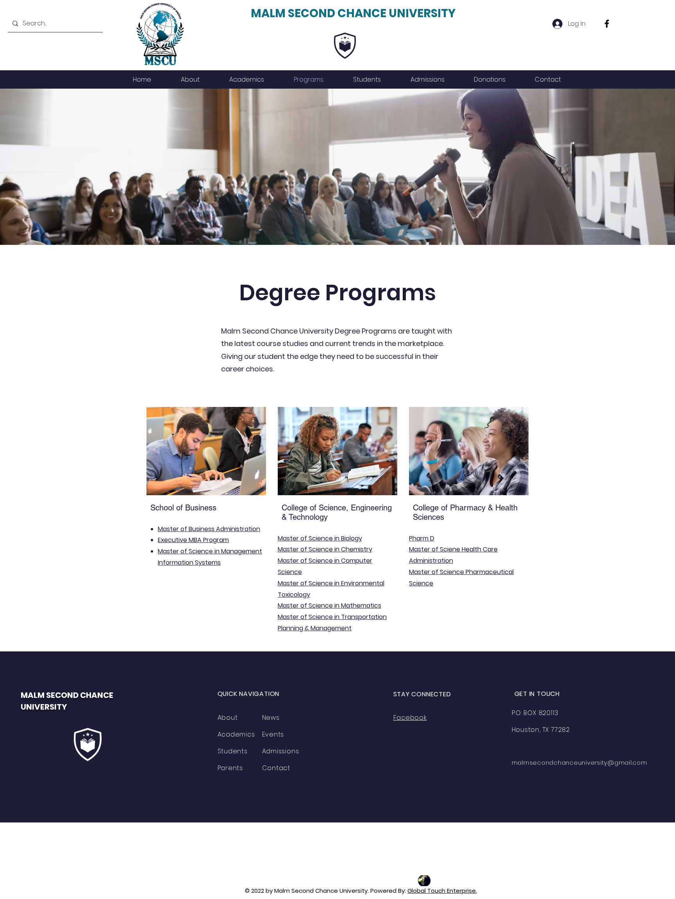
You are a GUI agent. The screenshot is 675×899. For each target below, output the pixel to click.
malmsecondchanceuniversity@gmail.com (579, 762)
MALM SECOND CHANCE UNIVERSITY (353, 13)
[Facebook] (607, 23)
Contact (276, 767)
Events (273, 734)
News (271, 717)
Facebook (410, 717)
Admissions (280, 751)
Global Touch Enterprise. (442, 891)
